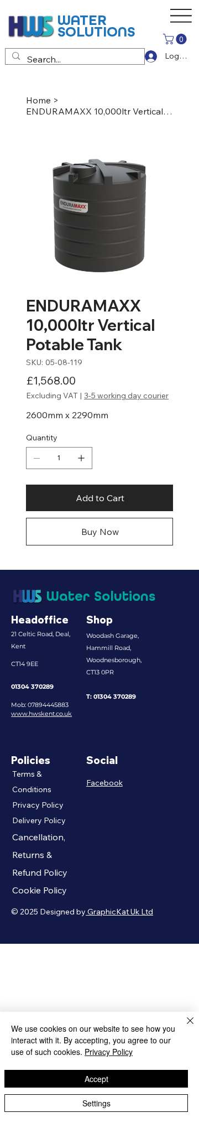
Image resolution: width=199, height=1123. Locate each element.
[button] (176, 39)
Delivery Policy (39, 820)
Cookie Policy (39, 890)
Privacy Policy (38, 805)
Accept (96, 1078)
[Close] (183, 1027)
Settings (96, 1103)
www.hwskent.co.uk (41, 714)
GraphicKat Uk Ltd (119, 912)
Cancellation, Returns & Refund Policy (39, 854)
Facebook (104, 783)
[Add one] (81, 458)
